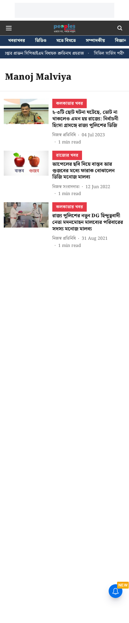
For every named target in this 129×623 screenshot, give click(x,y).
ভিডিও (40, 41)
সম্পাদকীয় (95, 41)
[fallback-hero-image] (28, 122)
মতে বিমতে (66, 41)
